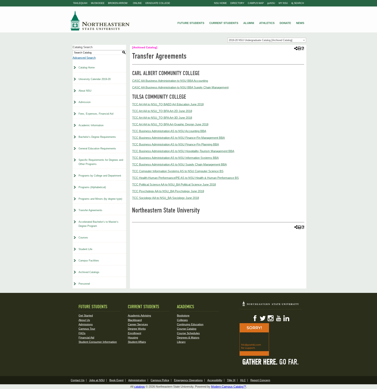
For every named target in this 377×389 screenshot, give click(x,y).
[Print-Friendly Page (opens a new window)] (298, 48)
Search (298, 3)
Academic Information (91, 125)
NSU (100, 20)
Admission (85, 102)
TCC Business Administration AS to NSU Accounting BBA (169, 131)
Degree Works (137, 328)
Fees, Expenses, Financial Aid (96, 113)
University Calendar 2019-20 (95, 79)
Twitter (263, 318)
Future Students (191, 23)
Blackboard (135, 320)
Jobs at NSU (97, 380)
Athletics (267, 23)
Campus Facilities (89, 260)
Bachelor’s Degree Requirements (97, 136)
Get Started (86, 315)
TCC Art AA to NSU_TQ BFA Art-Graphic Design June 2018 (170, 124)
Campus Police (160, 380)
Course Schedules (188, 333)
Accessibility (214, 380)
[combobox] (267, 40)
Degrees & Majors (188, 337)
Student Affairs (137, 341)
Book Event (116, 380)
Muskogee (97, 3)
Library (181, 341)
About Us (84, 320)
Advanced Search (84, 57)
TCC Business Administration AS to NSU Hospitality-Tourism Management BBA (183, 151)
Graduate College (157, 3)
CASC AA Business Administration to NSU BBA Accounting (170, 80)
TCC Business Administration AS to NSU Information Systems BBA (175, 157)
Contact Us (77, 380)
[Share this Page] (295, 48)
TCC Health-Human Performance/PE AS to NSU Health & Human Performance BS (185, 177)
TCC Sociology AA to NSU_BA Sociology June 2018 (165, 198)
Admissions (86, 324)
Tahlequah (80, 3)
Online (137, 3)
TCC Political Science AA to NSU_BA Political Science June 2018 (174, 184)
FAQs (82, 333)
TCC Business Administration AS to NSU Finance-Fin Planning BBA (175, 144)
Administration (137, 380)
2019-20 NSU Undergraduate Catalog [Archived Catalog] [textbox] (260, 40)
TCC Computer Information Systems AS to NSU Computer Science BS (177, 171)
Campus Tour (87, 328)
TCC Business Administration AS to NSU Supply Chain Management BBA (179, 164)
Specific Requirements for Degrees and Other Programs (101, 162)
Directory (237, 3)
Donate (285, 23)
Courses (83, 237)
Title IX (231, 380)
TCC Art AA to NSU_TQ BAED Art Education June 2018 (168, 104)
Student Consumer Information (98, 341)
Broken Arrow (117, 3)
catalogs (139, 386)
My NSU (283, 3)
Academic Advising (139, 315)
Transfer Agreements (90, 210)
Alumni (248, 23)
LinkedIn (286, 318)
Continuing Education (190, 324)
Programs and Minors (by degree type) (100, 198)
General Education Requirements (97, 148)
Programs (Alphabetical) (92, 187)
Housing (133, 337)
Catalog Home (87, 67)
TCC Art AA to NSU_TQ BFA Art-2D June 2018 (162, 111)
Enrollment (134, 333)
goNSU (271, 3)
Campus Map (256, 3)
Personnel (84, 283)
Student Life (85, 249)
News (300, 23)
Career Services (138, 324)
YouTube (278, 318)
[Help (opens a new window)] (302, 48)
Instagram (271, 318)
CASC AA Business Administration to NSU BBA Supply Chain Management (180, 87)
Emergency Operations (188, 380)
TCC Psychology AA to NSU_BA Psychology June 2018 (168, 191)
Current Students (223, 23)
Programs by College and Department (100, 175)
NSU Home (220, 3)
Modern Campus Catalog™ (228, 386)
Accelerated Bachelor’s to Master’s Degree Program (98, 223)
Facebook (255, 318)
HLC (243, 380)
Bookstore (183, 315)
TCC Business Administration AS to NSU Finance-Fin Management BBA (178, 137)
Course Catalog (186, 328)
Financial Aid (86, 337)
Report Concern (260, 380)
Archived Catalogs (89, 272)
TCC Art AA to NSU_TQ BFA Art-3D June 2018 (162, 117)
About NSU (85, 90)
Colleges (182, 320)
